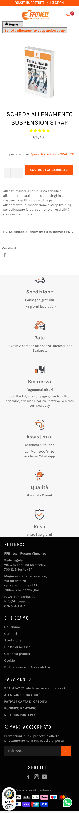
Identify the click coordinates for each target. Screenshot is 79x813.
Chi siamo (12, 627)
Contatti (10, 634)
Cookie (9, 660)
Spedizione (12, 640)
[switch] (9, 806)
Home (13, 24)
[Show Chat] (68, 802)
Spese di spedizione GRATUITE (52, 154)
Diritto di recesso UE (19, 647)
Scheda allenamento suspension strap (35, 31)
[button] (39, 131)
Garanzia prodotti (17, 654)
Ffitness (19, 790)
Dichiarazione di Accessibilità (27, 667)
